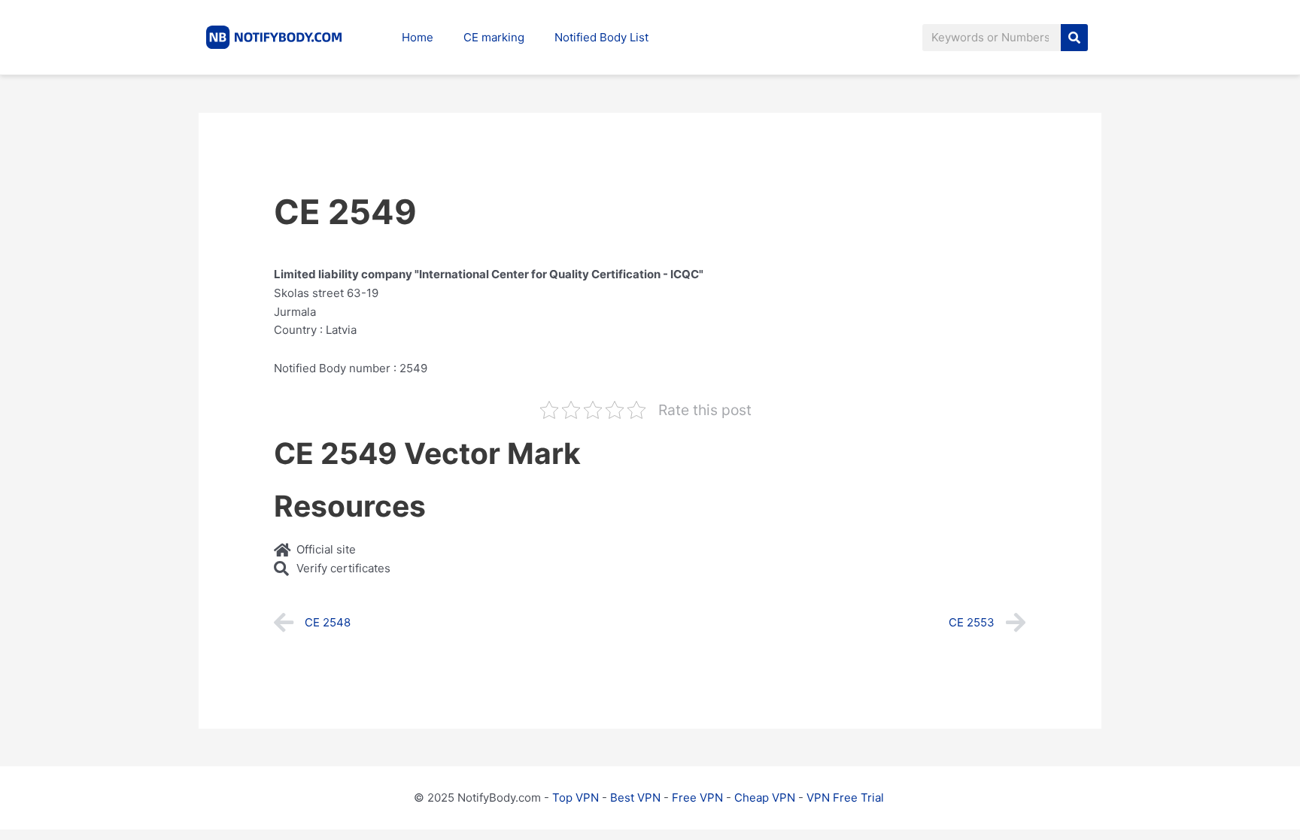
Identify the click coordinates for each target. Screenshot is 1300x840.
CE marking (493, 37)
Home (417, 37)
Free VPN (697, 797)
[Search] (1074, 37)
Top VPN (575, 797)
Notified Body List (601, 37)
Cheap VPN (764, 797)
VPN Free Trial (845, 797)
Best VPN (635, 797)
